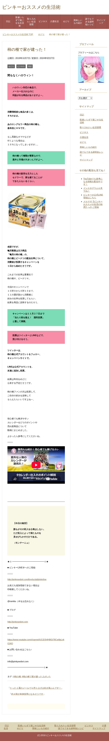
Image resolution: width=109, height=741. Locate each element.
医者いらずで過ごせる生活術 (19, 21)
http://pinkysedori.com (17, 622)
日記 (8, 21)
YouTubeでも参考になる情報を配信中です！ (92, 181)
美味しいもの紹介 (78, 21)
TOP (18, 34)
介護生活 (54, 21)
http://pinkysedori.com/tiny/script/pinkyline (26, 579)
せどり (66, 21)
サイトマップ (101, 21)
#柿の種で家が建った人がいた (36, 676)
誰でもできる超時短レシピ (89, 22)
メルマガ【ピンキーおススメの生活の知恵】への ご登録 (92, 204)
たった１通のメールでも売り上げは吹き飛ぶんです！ (35, 688)
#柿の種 (17, 676)
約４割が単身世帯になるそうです (27, 694)
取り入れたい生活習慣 (31, 22)
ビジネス (43, 21)
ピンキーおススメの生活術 (31, 7)
